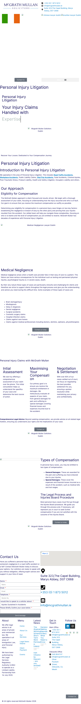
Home (22, 626)
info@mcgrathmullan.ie (55, 605)
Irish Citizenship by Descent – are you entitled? (38, 659)
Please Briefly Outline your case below (15, 608)
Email (2, 588)
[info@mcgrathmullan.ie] (42, 600)
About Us (23, 631)
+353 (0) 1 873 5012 (54, 592)
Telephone (4, 595)
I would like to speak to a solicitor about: (16, 601)
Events (22, 655)
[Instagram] (72, 626)
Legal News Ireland (24, 643)
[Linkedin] (67, 626)
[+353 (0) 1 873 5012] (42, 587)
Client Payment (23, 649)
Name (2, 581)
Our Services (23, 636)
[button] (60, 80)
